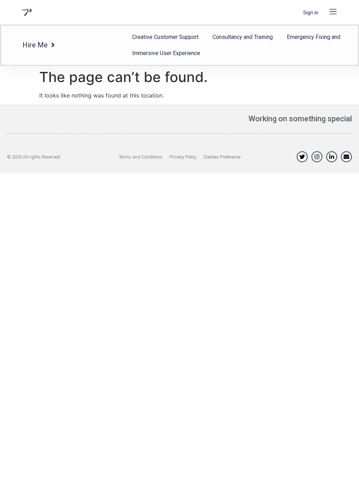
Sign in (310, 12)
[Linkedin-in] (331, 156)
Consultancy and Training (242, 37)
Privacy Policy (182, 157)
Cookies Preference (222, 157)
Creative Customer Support (165, 37)
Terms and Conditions (140, 157)
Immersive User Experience (166, 53)
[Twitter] (302, 156)
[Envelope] (346, 156)
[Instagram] (317, 156)
